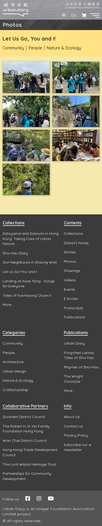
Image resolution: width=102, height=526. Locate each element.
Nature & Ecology (64, 47)
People (35, 47)
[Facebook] (27, 498)
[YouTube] (51, 498)
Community (13, 47)
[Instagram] (39, 498)
